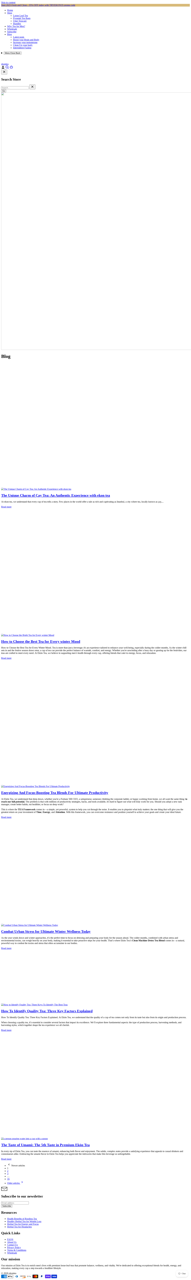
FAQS (10, 1239)
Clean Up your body (23, 45)
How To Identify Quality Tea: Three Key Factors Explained (47, 1011)
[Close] (4, 72)
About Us (11, 1242)
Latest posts (18, 37)
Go (3, 91)
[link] (16, 1165)
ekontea (5, 64)
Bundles (17, 23)
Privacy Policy (14, 1247)
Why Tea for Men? (16, 26)
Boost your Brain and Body (26, 39)
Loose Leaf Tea (20, 15)
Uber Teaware (20, 21)
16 (8, 1179)
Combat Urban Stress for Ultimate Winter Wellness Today (46, 931)
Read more (6, 507)
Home (10, 10)
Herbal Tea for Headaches (19, 1226)
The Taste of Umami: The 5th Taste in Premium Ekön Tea (45, 1145)
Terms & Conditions (16, 1250)
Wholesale (12, 29)
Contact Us (12, 1245)
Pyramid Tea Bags (21, 18)
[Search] (7, 68)
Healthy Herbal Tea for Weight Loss (24, 1221)
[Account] (3, 68)
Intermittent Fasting (22, 47)
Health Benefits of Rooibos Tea (22, 1218)
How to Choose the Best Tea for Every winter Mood (40, 641)
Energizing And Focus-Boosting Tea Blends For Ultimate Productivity (54, 793)
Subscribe (11, 31)
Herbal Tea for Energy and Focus (23, 1224)
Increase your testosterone (25, 42)
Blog (9, 34)
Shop (9, 13)
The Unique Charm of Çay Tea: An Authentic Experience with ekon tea (55, 495)
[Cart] (11, 68)
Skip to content (8, 2)
